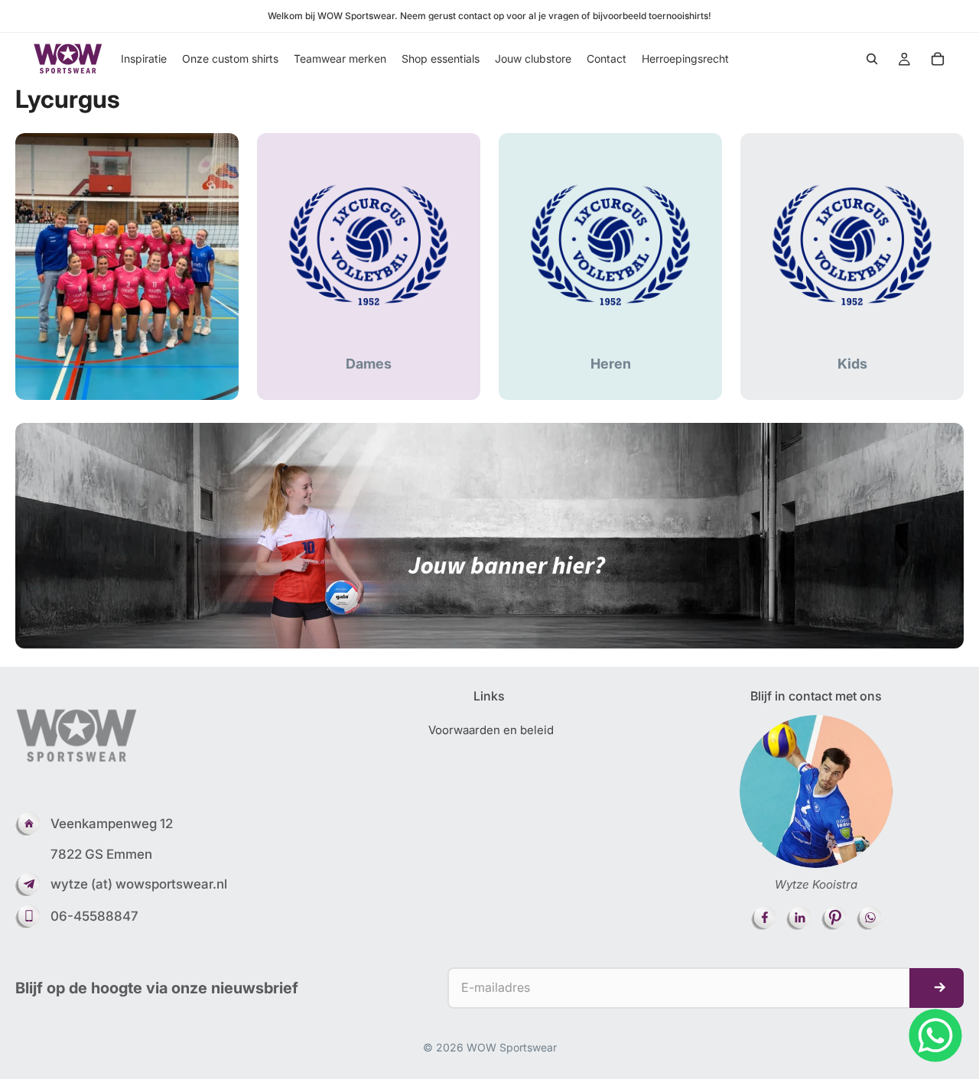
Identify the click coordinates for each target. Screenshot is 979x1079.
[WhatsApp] (935, 1035)
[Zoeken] (872, 59)
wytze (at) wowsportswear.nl (138, 884)
